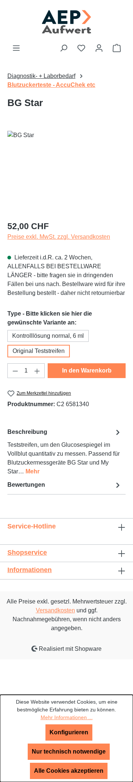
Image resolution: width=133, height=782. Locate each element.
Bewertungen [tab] (26, 485)
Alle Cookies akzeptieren (68, 771)
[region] (66, 172)
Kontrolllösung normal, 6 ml (48, 336)
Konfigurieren (69, 732)
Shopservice (27, 552)
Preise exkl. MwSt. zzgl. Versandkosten (58, 237)
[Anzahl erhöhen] (37, 370)
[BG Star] (66, 172)
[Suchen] (63, 48)
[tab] (64, 451)
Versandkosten (55, 610)
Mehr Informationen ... (67, 717)
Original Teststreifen (39, 351)
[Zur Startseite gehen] (66, 22)
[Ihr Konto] (99, 48)
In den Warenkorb (87, 370)
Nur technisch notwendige (69, 751)
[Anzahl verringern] (15, 370)
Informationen (29, 570)
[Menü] (16, 48)
